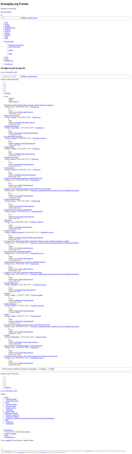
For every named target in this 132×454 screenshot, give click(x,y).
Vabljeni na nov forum (11, 157)
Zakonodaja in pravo (47, 232)
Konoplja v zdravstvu (39, 138)
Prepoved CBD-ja (10, 230)
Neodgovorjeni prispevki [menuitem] (16, 45)
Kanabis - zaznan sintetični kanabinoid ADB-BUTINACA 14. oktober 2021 (28, 189)
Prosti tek (7, 31)
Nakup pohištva (9, 147)
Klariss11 (14, 138)
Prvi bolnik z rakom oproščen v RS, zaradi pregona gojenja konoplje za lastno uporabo (31, 356)
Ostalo (7, 420)
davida (13, 159)
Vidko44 (14, 148)
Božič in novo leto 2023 (12, 115)
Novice (7, 24)
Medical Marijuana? (11, 304)
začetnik (7, 335)
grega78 (13, 117)
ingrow (7, 314)
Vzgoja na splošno (37, 295)
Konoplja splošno (37, 211)
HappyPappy (15, 128)
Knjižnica (8, 29)
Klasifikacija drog (10, 28)
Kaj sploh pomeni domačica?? (14, 136)
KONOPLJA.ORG (21, 452)
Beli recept (8, 220)
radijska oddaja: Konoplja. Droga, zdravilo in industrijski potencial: (25, 262)
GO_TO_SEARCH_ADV (9, 72)
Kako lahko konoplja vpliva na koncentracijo (18, 209)
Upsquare (14, 169)
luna (12, 222)
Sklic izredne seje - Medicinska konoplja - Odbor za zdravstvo (24, 345)
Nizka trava (36, 148)
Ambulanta (9, 409)
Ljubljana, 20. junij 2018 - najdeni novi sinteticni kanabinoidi (23, 272)
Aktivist (7, 33)
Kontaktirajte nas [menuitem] (10, 437)
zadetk (13, 295)
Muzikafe (7, 35)
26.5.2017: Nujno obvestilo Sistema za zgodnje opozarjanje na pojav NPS (27, 325)
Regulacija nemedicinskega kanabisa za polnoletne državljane (23, 178)
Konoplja (7, 26)
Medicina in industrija (11, 413)
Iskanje (23, 18)
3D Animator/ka (9, 168)
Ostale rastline (36, 201)
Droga (7, 397)
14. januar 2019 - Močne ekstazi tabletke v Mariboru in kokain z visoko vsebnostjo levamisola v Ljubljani (37, 241)
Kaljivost (7, 293)
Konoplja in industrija (12, 416)
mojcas (13, 201)
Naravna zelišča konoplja (12, 199)
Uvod (6, 22)
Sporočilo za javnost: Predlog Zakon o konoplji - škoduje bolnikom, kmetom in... (29, 105)
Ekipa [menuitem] (10, 54)
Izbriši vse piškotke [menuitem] (10, 433)
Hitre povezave (9, 41)
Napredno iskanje (32, 18)
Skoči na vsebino (6, 12)
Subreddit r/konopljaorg (12, 126)
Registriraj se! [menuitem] (9, 61)
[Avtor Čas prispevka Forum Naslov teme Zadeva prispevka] (34, 369)
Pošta (6, 38)
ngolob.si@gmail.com (18, 232)
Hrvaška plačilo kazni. (11, 283)
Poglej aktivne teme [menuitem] (14, 47)
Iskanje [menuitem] (11, 50)
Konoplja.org (9, 64)
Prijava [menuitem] (7, 59)
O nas (6, 36)
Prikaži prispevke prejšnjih (10, 369)
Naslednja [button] (8, 93)
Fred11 (13, 305)
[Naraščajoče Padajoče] (45, 369)
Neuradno (14, 284)
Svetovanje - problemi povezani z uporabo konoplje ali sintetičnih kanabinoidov (55, 190)
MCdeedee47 (15, 337)
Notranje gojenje (36, 316)
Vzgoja (7, 402)
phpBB (8, 440)
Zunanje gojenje (11, 408)
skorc (12, 107)
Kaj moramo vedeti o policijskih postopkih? (18, 251)
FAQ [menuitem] (6, 57)
